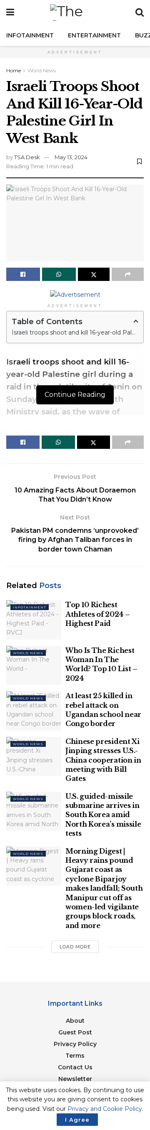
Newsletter (75, 1079)
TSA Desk (27, 157)
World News (42, 70)
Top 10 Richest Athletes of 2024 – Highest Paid (97, 614)
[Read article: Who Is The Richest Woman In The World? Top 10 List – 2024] (33, 665)
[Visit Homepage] (75, 12)
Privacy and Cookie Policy (105, 1109)
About (75, 1020)
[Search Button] (139, 12)
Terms (75, 1055)
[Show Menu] (10, 12)
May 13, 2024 (71, 157)
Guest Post (75, 1032)
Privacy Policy (75, 1044)
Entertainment (94, 35)
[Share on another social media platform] (128, 274)
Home (13, 70)
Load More (75, 947)
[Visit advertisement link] (75, 294)
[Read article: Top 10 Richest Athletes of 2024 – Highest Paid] (33, 619)
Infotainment (30, 35)
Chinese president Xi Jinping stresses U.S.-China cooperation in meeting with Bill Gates (103, 760)
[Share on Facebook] (23, 274)
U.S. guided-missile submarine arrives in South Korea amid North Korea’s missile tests (103, 815)
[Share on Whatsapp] (59, 274)
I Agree (77, 1119)
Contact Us (75, 1067)
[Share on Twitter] (94, 274)
